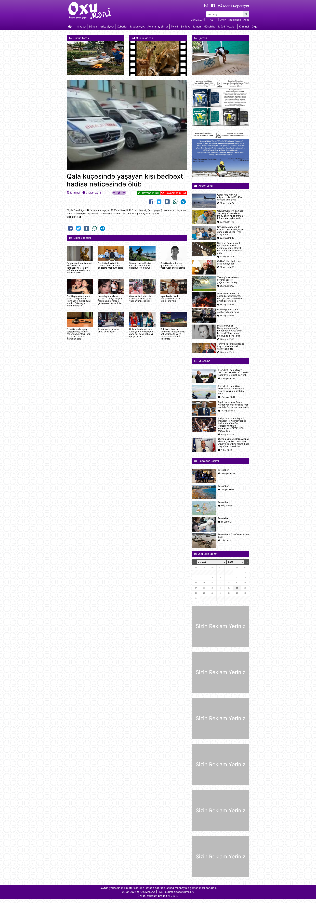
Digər (255, 26)
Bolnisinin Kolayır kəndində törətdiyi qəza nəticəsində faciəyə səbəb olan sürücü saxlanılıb (172, 334)
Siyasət (81, 26)
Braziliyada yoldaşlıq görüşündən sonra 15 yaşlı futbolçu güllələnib (172, 265)
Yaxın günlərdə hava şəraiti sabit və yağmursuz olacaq (228, 280)
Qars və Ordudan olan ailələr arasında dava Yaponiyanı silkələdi (140, 298)
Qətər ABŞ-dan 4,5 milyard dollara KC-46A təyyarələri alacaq (229, 197)
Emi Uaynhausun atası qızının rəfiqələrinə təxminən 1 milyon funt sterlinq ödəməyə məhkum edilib (79, 301)
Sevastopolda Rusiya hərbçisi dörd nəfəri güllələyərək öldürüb (140, 265)
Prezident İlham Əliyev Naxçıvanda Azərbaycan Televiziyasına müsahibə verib (231, 390)
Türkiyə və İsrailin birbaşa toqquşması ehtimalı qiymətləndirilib (230, 346)
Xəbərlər (122, 26)
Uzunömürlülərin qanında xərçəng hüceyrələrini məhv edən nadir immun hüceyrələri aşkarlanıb (230, 215)
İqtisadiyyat (107, 26)
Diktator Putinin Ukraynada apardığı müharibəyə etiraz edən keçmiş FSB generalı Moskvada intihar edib (229, 331)
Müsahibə (209, 26)
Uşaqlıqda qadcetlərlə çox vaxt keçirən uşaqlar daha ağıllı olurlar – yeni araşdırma (230, 231)
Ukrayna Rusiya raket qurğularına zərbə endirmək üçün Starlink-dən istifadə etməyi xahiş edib (230, 248)
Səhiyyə (185, 26)
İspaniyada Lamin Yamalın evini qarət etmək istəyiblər (170, 298)
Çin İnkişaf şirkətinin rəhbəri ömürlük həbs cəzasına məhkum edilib (110, 265)
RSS (160, 891)
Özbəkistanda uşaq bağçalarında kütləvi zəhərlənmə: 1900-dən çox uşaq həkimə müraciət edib (79, 334)
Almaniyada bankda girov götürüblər (108, 330)
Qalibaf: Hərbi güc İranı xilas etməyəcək (229, 262)
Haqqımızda (234, 19)
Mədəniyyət (137, 26)
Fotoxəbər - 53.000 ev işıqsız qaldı (233, 535)
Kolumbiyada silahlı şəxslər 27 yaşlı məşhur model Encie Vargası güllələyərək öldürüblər (110, 300)
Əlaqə (246, 19)
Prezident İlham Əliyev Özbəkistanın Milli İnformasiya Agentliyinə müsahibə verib (233, 372)
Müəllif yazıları (227, 26)
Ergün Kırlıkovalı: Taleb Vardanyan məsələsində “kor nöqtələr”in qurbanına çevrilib (233, 404)
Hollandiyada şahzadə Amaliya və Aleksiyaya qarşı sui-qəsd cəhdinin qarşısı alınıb (141, 333)
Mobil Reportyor (235, 6)
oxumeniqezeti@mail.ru (179, 891)
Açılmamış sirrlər (157, 26)
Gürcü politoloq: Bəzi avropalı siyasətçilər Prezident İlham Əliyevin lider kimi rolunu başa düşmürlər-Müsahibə (233, 443)
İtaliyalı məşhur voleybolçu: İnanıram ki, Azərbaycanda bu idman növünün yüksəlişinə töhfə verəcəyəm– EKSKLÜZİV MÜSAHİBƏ (232, 424)
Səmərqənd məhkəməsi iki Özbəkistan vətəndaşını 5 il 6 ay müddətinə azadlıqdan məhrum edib (79, 268)
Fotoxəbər (223, 470)
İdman (197, 26)
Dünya (93, 26)
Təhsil (174, 26)
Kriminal (244, 26)
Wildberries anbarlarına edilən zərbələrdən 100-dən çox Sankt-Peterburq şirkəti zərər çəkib (230, 297)
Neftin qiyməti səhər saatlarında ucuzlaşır (228, 310)
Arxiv (223, 19)
